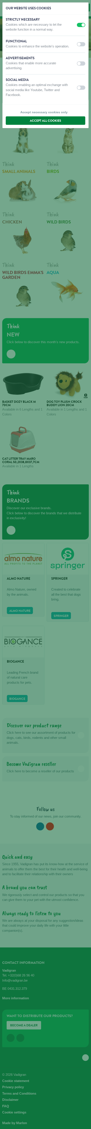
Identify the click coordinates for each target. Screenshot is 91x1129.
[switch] (81, 25)
